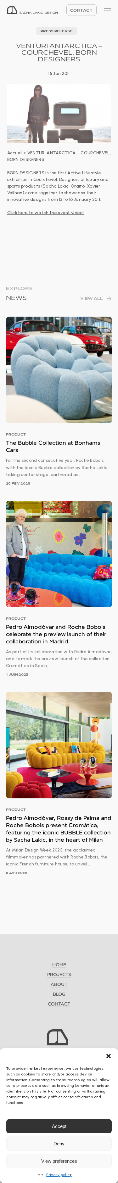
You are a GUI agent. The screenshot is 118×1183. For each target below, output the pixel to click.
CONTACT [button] (59, 1003)
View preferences (59, 1161)
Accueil (15, 153)
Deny (59, 1143)
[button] (108, 1056)
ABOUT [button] (59, 984)
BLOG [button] (59, 994)
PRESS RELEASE (57, 31)
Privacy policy (58, 1175)
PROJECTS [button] (59, 974)
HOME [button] (59, 964)
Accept (59, 1126)
